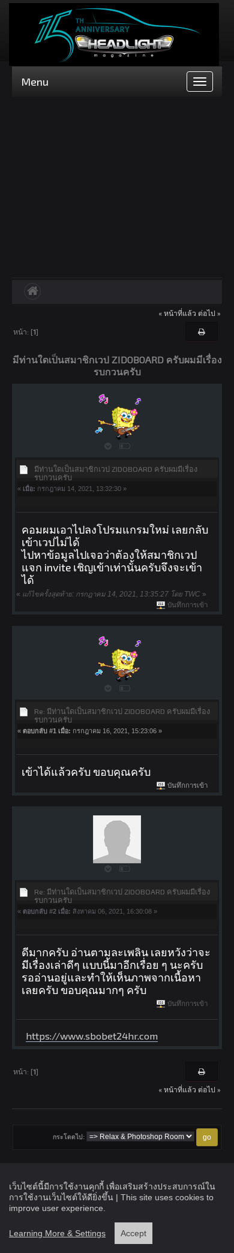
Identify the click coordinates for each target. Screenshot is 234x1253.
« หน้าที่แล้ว (177, 313)
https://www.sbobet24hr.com (92, 1035)
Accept (133, 1233)
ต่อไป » (209, 313)
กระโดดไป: (69, 1137)
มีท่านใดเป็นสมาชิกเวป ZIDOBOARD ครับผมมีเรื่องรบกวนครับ (115, 473)
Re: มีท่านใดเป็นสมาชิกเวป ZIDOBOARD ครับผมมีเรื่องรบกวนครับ (122, 715)
